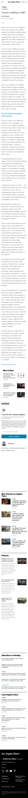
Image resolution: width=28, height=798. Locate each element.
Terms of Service (19, 420)
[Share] (3, 23)
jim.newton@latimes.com (9, 364)
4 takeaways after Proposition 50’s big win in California (9, 385)
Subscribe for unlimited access (8, 762)
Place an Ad (5, 781)
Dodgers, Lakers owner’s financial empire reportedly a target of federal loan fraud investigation (12, 666)
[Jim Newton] (4, 443)
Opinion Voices (5, 403)
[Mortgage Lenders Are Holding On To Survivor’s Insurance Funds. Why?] (22, 561)
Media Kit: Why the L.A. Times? (20, 777)
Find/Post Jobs (5, 778)
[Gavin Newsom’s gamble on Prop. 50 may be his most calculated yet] (21, 394)
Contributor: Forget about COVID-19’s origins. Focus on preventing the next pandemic (19, 503)
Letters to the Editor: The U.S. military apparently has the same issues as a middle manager (19, 543)
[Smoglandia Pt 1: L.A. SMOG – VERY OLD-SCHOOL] (22, 601)
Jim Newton (11, 444)
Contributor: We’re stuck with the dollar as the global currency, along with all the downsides (19, 530)
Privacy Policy (5, 427)
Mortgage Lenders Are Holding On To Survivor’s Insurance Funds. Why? (8, 560)
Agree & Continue (14, 436)
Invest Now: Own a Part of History (20, 780)
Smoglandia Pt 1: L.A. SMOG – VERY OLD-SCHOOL (7, 600)
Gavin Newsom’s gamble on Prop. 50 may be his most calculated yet (9, 394)
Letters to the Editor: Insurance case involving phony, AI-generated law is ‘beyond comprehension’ (13, 719)
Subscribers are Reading (11, 655)
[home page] (14, 2)
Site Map (3, 764)
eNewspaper (5, 776)
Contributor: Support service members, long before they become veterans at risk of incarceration (18, 517)
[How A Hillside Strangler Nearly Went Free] (22, 582)
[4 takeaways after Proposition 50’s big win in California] (21, 385)
